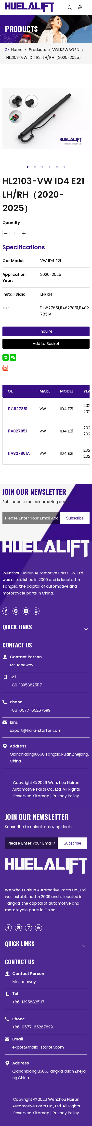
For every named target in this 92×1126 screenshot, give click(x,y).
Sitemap (41, 796)
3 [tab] (42, 166)
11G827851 (17, 409)
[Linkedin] (26, 611)
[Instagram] (16, 611)
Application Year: (14, 277)
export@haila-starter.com (35, 730)
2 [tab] (35, 166)
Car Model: (13, 261)
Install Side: (13, 294)
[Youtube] (36, 611)
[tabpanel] (46, 118)
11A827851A (19, 453)
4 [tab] (49, 166)
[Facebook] (5, 611)
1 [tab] (27, 166)
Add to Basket (46, 343)
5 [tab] (57, 166)
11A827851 (17, 431)
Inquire (46, 331)
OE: (5, 308)
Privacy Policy (66, 796)
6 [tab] (64, 166)
